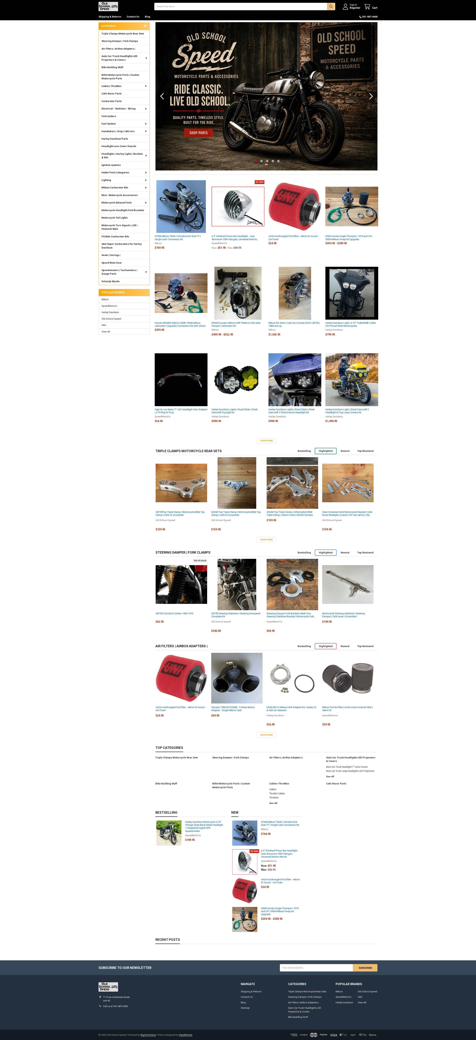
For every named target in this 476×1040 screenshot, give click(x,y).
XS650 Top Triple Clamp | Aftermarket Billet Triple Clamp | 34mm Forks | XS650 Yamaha (290, 513)
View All (106, 331)
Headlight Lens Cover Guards (119, 146)
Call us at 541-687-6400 (115, 1006)
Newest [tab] (345, 451)
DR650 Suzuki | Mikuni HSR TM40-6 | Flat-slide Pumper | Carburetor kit (236, 324)
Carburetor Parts (112, 101)
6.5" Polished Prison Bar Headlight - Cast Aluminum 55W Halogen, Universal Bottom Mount (234, 238)
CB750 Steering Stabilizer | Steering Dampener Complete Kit (235, 615)
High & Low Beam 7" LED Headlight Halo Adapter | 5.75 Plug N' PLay (181, 411)
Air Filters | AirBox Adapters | (118, 48)
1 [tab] (266, 164)
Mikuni (105, 299)
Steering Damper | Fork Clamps (120, 41)
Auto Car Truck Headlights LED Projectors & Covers (119, 58)
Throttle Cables (277, 793)
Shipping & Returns (110, 16)
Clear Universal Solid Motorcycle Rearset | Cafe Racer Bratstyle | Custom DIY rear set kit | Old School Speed (347, 514)
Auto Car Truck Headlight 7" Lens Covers (347, 767)
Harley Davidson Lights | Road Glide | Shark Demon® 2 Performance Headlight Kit (291, 411)
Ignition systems (111, 165)
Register (355, 7)
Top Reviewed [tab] (365, 451)
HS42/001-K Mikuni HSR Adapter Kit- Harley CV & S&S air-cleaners (291, 709)
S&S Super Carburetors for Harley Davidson (122, 246)
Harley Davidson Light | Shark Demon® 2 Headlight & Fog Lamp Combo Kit (347, 411)
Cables (272, 789)
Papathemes (185, 1034)
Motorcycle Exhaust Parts (117, 202)
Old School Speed (111, 318)
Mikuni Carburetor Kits (115, 187)
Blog (147, 16)
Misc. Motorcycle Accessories (120, 195)
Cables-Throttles (111, 86)
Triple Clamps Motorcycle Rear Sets (123, 33)
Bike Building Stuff (112, 67)
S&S (104, 325)
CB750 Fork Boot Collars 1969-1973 (174, 613)
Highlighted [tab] (326, 451)
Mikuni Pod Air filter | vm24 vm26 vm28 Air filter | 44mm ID (347, 709)
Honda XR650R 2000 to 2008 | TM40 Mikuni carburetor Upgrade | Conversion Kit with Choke (180, 324)
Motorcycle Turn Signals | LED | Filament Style (120, 227)
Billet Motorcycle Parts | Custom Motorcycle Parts (120, 77)
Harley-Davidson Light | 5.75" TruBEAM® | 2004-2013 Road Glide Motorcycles (350, 324)
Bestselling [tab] (304, 451)
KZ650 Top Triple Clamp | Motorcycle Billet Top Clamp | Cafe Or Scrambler (236, 513)
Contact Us (133, 16)
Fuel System (109, 123)
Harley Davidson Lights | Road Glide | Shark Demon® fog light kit (235, 411)
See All (330, 776)
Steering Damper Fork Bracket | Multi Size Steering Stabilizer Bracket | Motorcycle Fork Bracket (290, 615)
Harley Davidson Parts (115, 138)
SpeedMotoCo (109, 306)
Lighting (106, 180)
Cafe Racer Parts (112, 93)
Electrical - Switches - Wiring (119, 108)
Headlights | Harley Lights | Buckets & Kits (122, 155)
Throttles (274, 797)
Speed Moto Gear (112, 262)
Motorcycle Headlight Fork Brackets (123, 210)
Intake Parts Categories (115, 172)
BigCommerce (148, 1034)
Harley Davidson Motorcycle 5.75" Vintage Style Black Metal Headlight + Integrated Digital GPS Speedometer (204, 826)
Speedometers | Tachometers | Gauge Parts (119, 272)
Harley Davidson (110, 312)
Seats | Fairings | (111, 255)
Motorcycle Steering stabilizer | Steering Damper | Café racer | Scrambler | (343, 615)
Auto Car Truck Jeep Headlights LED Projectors (350, 771)
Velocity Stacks (111, 281)
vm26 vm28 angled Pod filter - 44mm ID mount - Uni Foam (293, 238)
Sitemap (245, 1007)
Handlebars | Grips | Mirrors (118, 131)
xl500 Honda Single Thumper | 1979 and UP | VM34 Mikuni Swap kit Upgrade (348, 238)
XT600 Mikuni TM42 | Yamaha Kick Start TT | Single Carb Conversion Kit (178, 238)
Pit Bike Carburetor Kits (115, 236)
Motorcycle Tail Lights (115, 217)
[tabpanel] (266, 96)
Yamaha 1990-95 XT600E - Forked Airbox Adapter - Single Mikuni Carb (233, 709)
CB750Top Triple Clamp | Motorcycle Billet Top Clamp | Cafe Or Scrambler (180, 513)
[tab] (188, 451)
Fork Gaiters (109, 116)
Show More (266, 440)
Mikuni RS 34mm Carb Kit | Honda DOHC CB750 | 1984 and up (294, 324)
